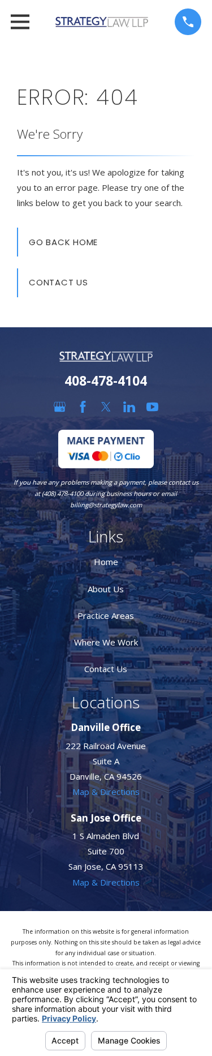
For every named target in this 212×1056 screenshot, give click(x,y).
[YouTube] (152, 407)
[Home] (102, 22)
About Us (106, 589)
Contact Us (58, 282)
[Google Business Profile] (60, 407)
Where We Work (106, 642)
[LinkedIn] (129, 407)
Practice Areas (105, 615)
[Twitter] (106, 407)
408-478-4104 (105, 381)
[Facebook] (83, 407)
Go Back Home (63, 242)
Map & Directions (106, 791)
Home (106, 561)
